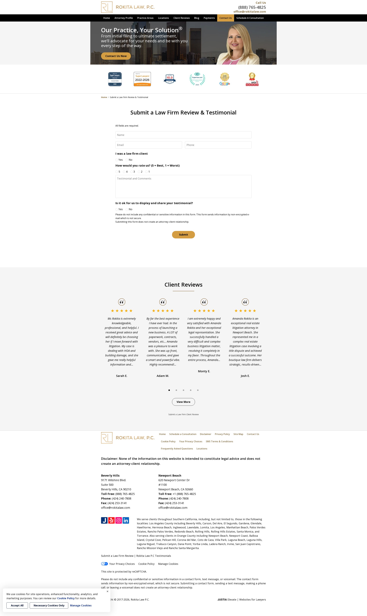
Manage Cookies (168, 564)
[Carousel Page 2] (176, 390)
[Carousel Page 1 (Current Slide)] (169, 390)
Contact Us (225, 18)
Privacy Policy (222, 434)
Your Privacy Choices (190, 441)
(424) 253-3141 (117, 503)
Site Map (238, 434)
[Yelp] (111, 520)
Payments (209, 18)
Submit (183, 234)
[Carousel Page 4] (190, 390)
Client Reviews (181, 18)
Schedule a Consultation (182, 434)
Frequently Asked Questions (177, 448)
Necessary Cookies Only (49, 605)
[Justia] (104, 520)
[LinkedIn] (126, 520)
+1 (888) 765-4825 (184, 494)
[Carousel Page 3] (183, 390)
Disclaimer (205, 434)
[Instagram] (118, 520)
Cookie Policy (168, 441)
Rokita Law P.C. (140, 599)
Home (106, 18)
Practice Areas (145, 18)
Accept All (17, 605)
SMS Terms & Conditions (219, 441)
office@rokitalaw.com (250, 11)
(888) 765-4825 (252, 7)
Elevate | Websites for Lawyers (242, 599)
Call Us (261, 3)
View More (183, 402)
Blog (196, 18)
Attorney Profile (124, 18)
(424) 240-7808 (121, 498)
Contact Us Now (116, 56)
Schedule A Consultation (250, 18)
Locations (163, 18)
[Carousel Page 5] (197, 390)
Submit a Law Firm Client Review (183, 414)
